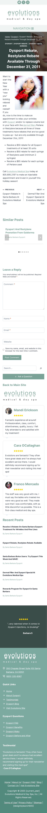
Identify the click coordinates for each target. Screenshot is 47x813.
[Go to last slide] (7, 237)
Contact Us (13, 785)
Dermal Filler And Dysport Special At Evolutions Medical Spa (35, 197)
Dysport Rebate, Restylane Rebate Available (22, 543)
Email (7, 330)
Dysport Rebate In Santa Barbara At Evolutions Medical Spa (12, 197)
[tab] (19, 252)
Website (7, 342)
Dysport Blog (12, 704)
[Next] (40, 237)
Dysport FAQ (12, 723)
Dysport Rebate (20, 44)
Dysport (8, 44)
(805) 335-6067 (14, 676)
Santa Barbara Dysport (16, 237)
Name (7, 318)
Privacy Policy (25, 802)
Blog (39, 782)
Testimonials (12, 700)
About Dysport (13, 695)
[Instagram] (28, 2)
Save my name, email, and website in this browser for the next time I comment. (23, 349)
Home (9, 691)
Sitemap (38, 802)
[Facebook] (19, 2)
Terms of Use (10, 802)
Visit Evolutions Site (15, 708)
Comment (9, 284)
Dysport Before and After (18, 735)
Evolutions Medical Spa (18, 171)
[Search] (40, 368)
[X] (23, 2)
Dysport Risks (12, 731)
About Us (16, 782)
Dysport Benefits (14, 727)
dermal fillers (29, 125)
